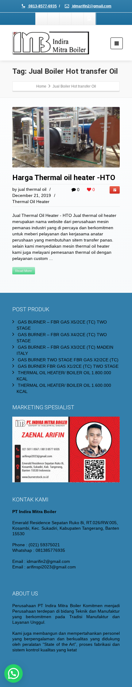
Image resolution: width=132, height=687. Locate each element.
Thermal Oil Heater (30, 201)
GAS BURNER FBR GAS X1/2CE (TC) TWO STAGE (68, 366)
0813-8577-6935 (42, 6)
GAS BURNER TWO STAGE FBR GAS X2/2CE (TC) (68, 359)
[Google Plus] (66, 19)
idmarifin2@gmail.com (91, 6)
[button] (13, 673)
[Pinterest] (78, 19)
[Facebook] (42, 19)
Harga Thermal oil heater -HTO (63, 177)
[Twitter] (54, 19)
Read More (23, 271)
